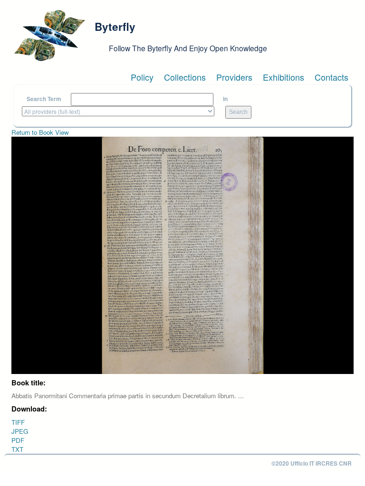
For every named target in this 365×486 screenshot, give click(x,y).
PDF (17, 440)
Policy (142, 77)
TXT (17, 449)
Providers (234, 77)
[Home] (49, 35)
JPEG (19, 431)
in (225, 99)
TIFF (18, 422)
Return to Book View (40, 132)
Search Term (44, 99)
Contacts (331, 77)
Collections (185, 77)
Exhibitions (283, 77)
